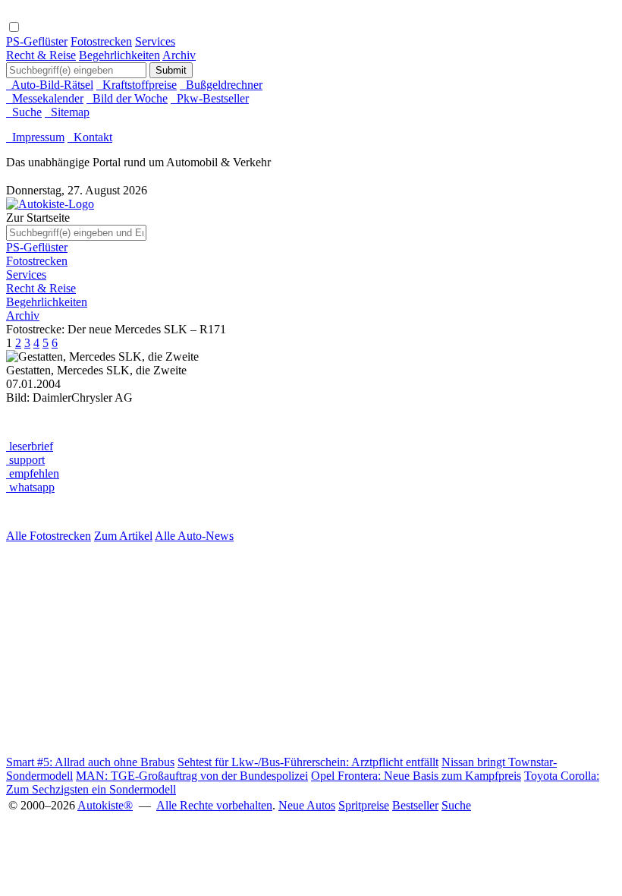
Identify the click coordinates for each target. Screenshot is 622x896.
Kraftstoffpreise (136, 84)
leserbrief (29, 446)
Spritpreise (363, 805)
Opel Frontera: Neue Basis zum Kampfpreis (416, 775)
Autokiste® (105, 805)
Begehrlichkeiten (119, 55)
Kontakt (90, 137)
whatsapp (30, 487)
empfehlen (32, 473)
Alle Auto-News (194, 535)
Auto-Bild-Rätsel (49, 84)
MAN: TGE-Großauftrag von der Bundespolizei (192, 775)
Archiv (179, 55)
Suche (24, 112)
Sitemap (67, 112)
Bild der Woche (127, 98)
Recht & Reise (41, 55)
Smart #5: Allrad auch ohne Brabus (90, 762)
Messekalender (44, 98)
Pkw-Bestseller (210, 98)
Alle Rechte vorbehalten (214, 805)
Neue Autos (306, 805)
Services (155, 41)
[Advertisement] (311, 649)
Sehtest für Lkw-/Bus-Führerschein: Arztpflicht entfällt (307, 762)
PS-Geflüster (37, 41)
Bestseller (415, 805)
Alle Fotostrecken (48, 535)
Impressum (35, 137)
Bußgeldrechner (221, 84)
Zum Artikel (123, 535)
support (25, 459)
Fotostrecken (101, 41)
